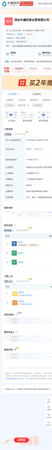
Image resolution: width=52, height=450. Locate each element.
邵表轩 (20, 253)
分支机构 (9, 105)
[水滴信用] (10, 3)
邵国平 (20, 34)
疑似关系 (23, 105)
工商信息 (21, 100)
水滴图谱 (9, 100)
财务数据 (37, 105)
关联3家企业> (27, 295)
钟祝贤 (20, 262)
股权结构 (34, 100)
